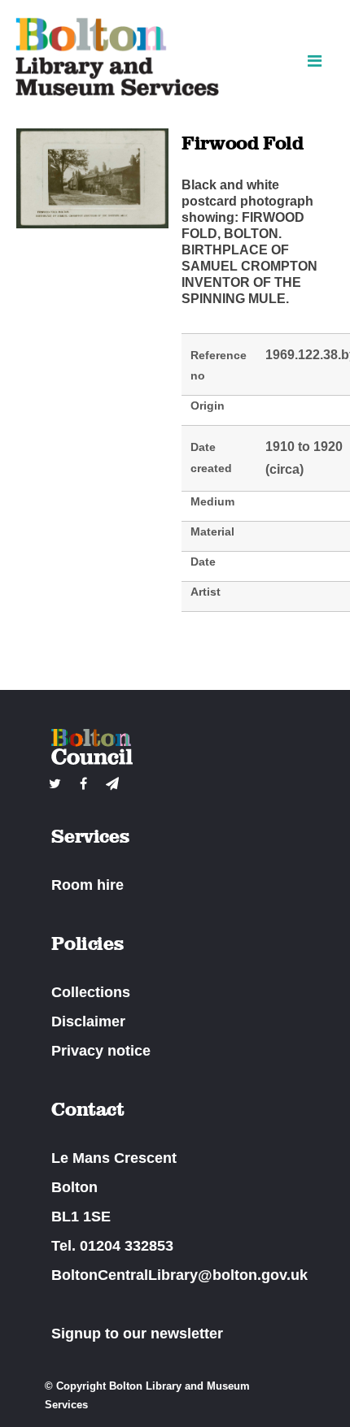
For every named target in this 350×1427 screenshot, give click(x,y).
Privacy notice (101, 1051)
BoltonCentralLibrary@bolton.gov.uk (179, 1275)
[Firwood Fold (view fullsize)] (92, 224)
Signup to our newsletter (137, 1333)
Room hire (87, 885)
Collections (90, 992)
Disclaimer (88, 1021)
